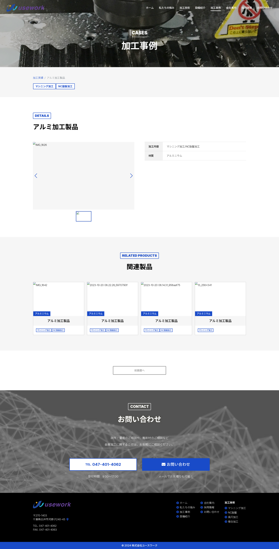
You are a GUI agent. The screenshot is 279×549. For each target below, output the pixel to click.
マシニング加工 (237, 508)
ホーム (150, 7)
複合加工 (233, 521)
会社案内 (231, 7)
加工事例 (216, 7)
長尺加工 (233, 517)
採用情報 (247, 7)
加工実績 (38, 77)
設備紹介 (200, 7)
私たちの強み (166, 7)
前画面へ (139, 370)
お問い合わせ (265, 7)
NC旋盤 (232, 512)
